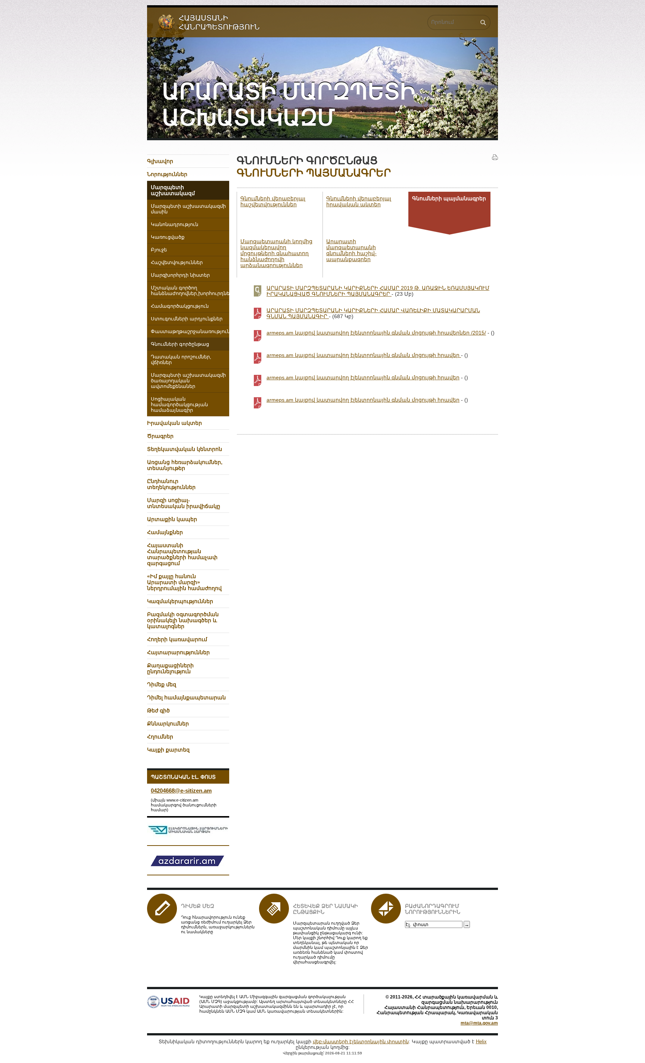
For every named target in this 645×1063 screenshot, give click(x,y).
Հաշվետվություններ (177, 262)
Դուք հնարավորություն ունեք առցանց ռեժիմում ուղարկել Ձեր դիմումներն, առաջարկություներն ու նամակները (218, 924)
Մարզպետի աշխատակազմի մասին (188, 209)
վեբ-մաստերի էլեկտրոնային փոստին (361, 1041)
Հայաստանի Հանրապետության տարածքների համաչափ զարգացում (182, 554)
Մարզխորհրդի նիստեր (180, 275)
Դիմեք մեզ (197, 906)
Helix (481, 1041)
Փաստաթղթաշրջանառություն (190, 331)
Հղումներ (160, 737)
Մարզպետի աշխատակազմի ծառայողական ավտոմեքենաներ (188, 381)
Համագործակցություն (180, 306)
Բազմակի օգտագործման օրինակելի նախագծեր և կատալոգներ (183, 620)
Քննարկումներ (168, 724)
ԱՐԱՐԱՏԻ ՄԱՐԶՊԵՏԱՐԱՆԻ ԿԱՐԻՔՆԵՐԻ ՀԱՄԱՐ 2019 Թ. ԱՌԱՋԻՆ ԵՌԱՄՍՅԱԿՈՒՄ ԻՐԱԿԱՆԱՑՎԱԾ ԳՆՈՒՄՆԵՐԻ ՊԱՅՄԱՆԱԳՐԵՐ (378, 291)
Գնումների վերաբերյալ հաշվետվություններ (272, 201)
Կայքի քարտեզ (168, 750)
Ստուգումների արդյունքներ (186, 319)
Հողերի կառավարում (177, 639)
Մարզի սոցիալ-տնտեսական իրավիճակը (183, 503)
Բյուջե (159, 250)
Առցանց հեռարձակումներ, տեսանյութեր (184, 465)
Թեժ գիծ (158, 711)
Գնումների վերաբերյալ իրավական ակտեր (358, 201)
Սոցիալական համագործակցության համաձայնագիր (179, 404)
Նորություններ (167, 174)
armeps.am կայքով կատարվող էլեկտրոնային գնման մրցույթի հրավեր (364, 355)
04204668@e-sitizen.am (181, 790)
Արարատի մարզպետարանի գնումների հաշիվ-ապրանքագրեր (351, 250)
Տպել (495, 157)
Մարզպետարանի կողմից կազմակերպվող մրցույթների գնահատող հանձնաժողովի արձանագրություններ (276, 253)
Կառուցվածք (167, 237)
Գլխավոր (160, 161)
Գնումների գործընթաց (180, 344)
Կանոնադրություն (174, 224)
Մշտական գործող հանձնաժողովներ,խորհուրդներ (190, 290)
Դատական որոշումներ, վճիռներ (181, 359)
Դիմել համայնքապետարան (186, 697)
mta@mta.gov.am (479, 1023)
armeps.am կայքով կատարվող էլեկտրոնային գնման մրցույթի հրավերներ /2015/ (376, 333)
